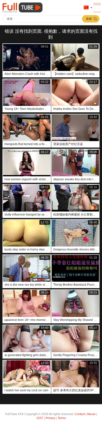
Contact (80, 414)
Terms (62, 418)
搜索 (89, 19)
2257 (39, 418)
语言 (88, 7)
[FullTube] (23, 7)
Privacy (50, 418)
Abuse (91, 414)
